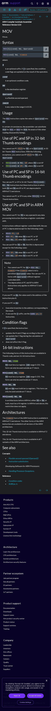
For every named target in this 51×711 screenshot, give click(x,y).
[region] (26, 692)
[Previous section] (40, 16)
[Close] (46, 680)
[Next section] (46, 16)
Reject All (17, 696)
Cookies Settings (25, 702)
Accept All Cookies (35, 696)
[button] (4, 9)
